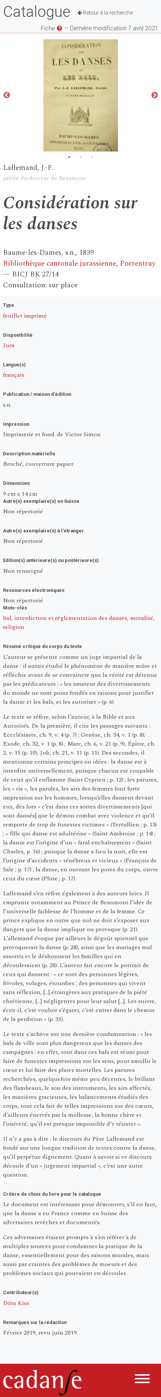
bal (7, 618)
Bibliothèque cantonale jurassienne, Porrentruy (79, 263)
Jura (9, 345)
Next (154, 95)
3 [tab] (91, 157)
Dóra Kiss (16, 1303)
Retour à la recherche (107, 13)
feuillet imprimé (25, 315)
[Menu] (142, 1380)
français (13, 374)
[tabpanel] (80, 95)
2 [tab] (80, 157)
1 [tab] (69, 157)
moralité (141, 618)
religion (13, 627)
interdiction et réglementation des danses (70, 618)
